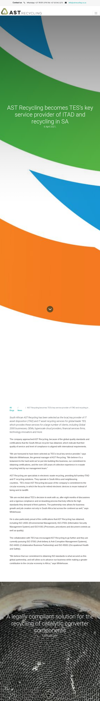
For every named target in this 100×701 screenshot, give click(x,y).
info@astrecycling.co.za (77, 3)
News (20, 410)
